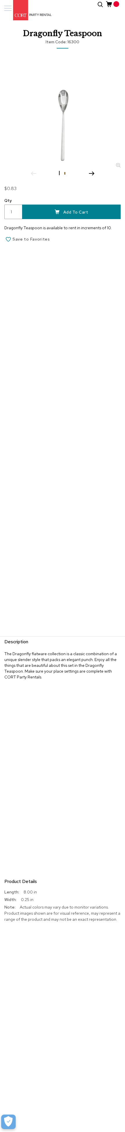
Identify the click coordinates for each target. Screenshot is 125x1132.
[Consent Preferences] (8, 1122)
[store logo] (29, 10)
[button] (60, 173)
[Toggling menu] (8, 8)
